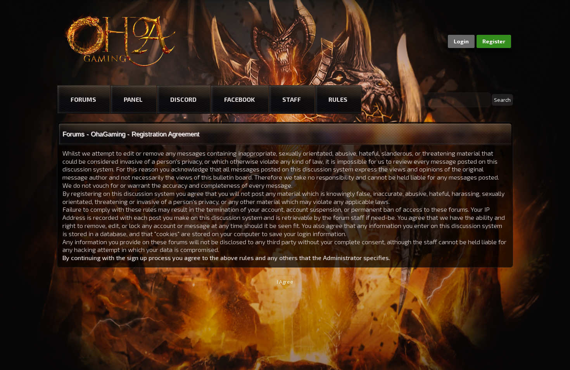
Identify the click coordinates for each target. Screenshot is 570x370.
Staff (291, 99)
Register (493, 41)
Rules (337, 99)
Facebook (239, 99)
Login (461, 41)
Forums (83, 99)
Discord (183, 99)
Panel (133, 99)
